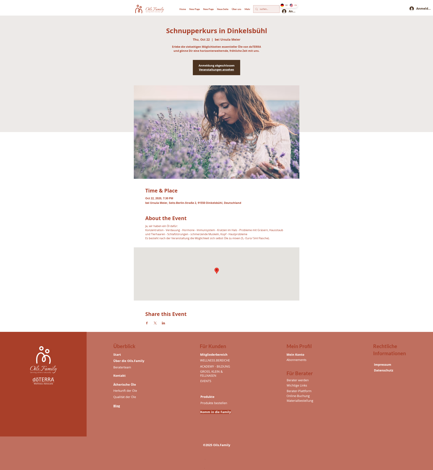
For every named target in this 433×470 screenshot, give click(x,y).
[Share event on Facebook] (147, 323)
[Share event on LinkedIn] (163, 323)
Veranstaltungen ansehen (216, 69)
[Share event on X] (155, 323)
